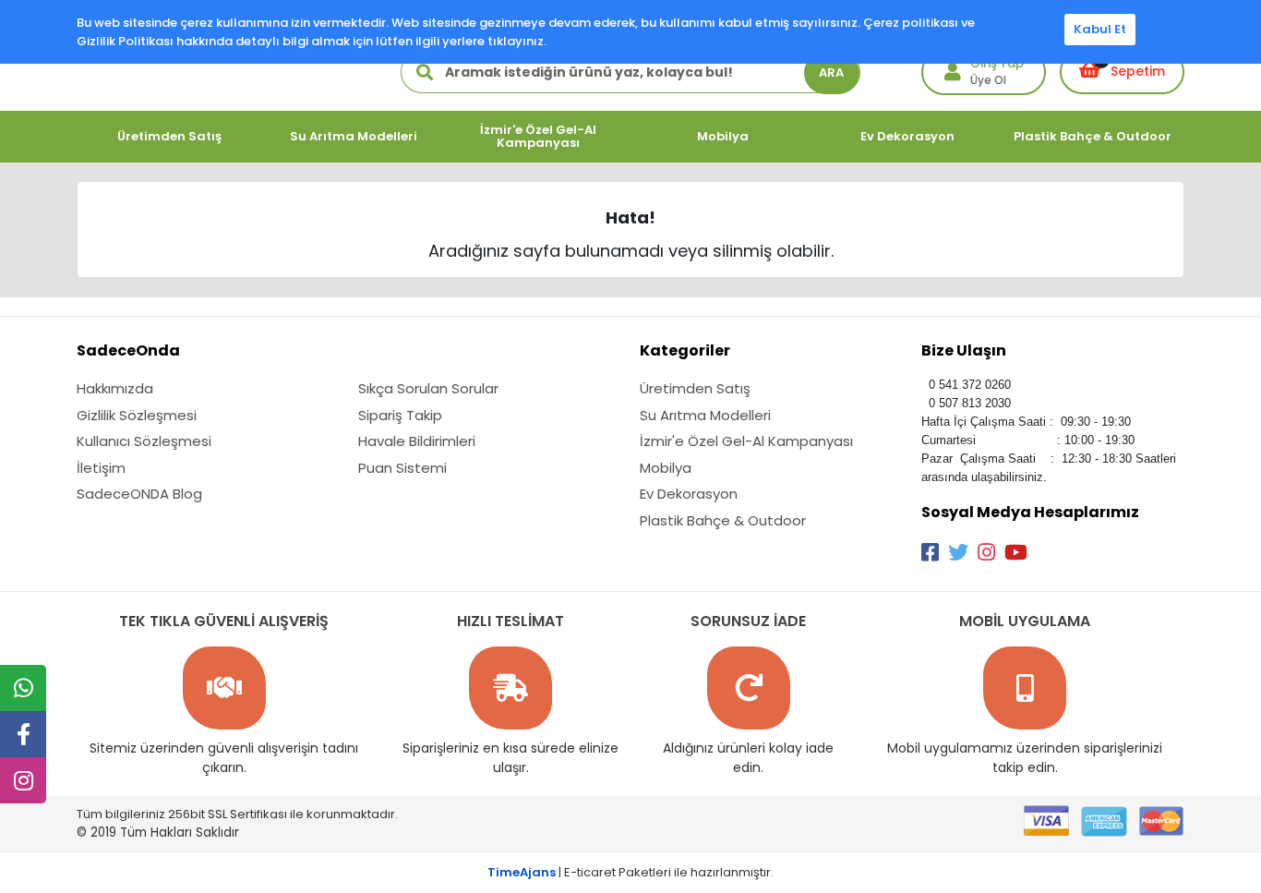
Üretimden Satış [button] (169, 136)
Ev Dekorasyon (689, 493)
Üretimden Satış (695, 388)
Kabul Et (1100, 29)
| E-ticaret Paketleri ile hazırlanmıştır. (630, 872)
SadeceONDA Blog (139, 493)
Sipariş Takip (400, 415)
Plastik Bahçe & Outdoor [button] (1092, 136)
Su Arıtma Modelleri (705, 415)
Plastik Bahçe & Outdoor (723, 520)
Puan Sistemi (402, 467)
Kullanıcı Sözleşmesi (144, 441)
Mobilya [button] (723, 136)
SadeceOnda (128, 350)
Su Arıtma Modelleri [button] (353, 136)
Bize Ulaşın (963, 350)
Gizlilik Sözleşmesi (137, 415)
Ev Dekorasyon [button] (907, 136)
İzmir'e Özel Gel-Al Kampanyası (746, 441)
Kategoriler (685, 350)
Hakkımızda (115, 388)
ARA (831, 72)
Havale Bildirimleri (416, 441)
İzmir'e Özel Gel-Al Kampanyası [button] (538, 136)
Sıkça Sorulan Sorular (428, 388)
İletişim (101, 467)
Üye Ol (988, 80)
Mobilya (665, 467)
